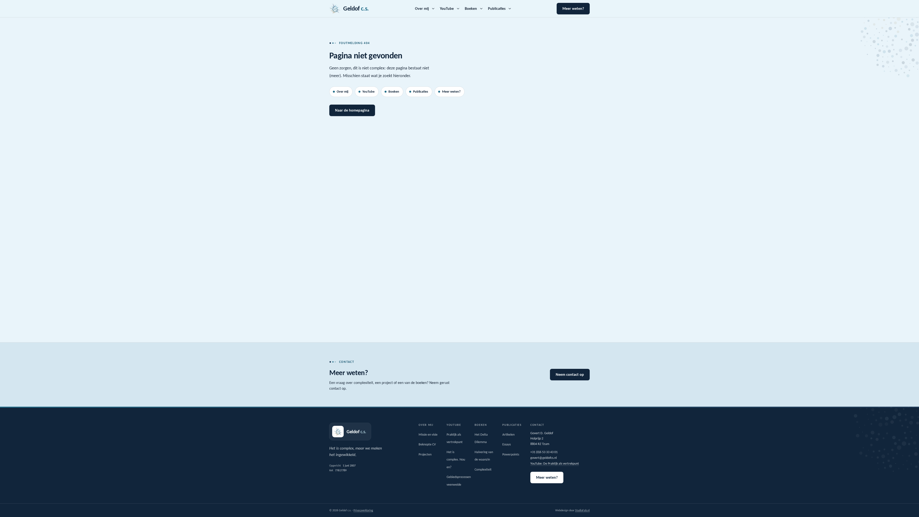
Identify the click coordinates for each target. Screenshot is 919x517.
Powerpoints (510, 454)
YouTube (447, 8)
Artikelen (508, 435)
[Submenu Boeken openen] (481, 8)
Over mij (422, 8)
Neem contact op (570, 374)
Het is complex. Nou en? (456, 459)
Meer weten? (573, 8)
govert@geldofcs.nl (543, 458)
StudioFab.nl (582, 510)
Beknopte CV (427, 444)
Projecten (425, 454)
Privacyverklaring (363, 510)
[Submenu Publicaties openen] (509, 8)
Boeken (471, 8)
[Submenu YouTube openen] (458, 8)
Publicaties (496, 8)
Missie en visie (428, 435)
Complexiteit (483, 469)
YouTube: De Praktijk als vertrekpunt (554, 463)
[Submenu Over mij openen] (433, 8)
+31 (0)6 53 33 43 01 (544, 452)
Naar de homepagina (352, 110)
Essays (506, 444)
